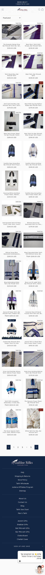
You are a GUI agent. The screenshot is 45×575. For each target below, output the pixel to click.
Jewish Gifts (22, 521)
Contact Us (22, 502)
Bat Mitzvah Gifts (22, 528)
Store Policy (22, 480)
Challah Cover (22, 539)
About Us (22, 498)
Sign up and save (22, 546)
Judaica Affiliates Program (22, 487)
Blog (22, 506)
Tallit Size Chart (22, 509)
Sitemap (22, 491)
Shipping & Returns (22, 476)
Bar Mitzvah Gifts (22, 532)
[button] (39, 569)
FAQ (22, 472)
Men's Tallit (22, 513)
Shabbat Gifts (22, 524)
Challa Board (22, 535)
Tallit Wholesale (22, 483)
